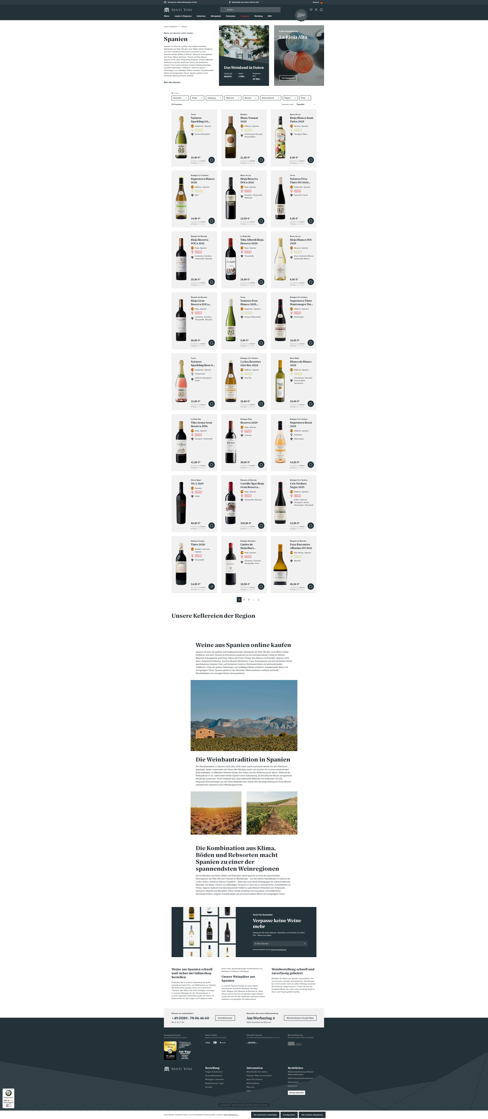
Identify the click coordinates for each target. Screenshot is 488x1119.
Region (287, 98)
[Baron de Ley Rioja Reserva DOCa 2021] (230, 196)
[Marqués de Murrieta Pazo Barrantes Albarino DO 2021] (280, 562)
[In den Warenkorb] (211, 160)
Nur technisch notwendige (265, 1115)
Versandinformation (213, 1076)
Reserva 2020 (249, 422)
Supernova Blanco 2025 (203, 180)
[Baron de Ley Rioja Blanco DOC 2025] (280, 257)
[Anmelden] (305, 943)
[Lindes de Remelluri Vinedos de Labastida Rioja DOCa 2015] (230, 562)
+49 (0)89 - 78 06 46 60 (190, 1018)
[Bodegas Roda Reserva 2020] (230, 440)
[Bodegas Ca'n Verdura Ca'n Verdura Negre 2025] (280, 501)
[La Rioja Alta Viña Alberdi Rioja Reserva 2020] (230, 257)
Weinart (248, 98)
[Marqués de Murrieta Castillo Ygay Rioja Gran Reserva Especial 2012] (230, 501)
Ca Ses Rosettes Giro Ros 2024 (250, 363)
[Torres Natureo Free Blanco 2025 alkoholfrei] (230, 318)
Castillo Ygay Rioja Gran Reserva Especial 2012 (252, 485)
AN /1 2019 (197, 483)
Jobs (249, 1091)
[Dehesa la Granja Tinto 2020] (181, 562)
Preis (303, 98)
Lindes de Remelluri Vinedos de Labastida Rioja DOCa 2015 (250, 546)
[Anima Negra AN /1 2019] (181, 501)
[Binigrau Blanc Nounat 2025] (230, 135)
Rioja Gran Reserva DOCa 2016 (200, 302)
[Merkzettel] (311, 9)
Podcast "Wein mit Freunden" (259, 1076)
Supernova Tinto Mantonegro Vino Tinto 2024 (301, 302)
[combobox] (318, 2)
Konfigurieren (289, 1115)
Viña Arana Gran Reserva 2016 (201, 424)
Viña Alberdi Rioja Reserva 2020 (252, 241)
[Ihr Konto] (316, 9)
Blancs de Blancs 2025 (301, 363)
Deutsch (316, 2)
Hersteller (177, 98)
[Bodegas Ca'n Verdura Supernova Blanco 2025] (181, 196)
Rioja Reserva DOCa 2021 (249, 180)
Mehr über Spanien (172, 82)
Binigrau (230, 991)
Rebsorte (230, 98)
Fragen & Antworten (214, 1072)
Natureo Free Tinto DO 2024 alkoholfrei (299, 180)
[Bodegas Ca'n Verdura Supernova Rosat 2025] (280, 440)
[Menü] (12, 1090)
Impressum (292, 1086)
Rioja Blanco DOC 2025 (301, 241)
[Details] (211, 586)
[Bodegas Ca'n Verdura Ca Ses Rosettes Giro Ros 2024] (230, 379)
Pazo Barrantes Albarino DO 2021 (301, 546)
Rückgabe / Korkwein (214, 1079)
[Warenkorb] (321, 9)
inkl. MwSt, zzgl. (198, 160)
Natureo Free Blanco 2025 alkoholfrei (249, 302)
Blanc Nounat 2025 (249, 119)
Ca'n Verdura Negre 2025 (298, 485)
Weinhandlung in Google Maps (300, 1018)
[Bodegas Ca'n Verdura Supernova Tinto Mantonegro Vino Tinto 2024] (280, 318)
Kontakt (208, 1087)
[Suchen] (222, 9)
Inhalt (194, 98)
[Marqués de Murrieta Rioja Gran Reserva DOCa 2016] (181, 318)
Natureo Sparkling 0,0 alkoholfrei (199, 119)
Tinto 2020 (198, 544)
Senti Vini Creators (255, 1079)
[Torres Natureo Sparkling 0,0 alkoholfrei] (181, 135)
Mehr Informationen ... (231, 1115)
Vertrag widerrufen (296, 1093)
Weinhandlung (253, 1083)
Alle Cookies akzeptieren (312, 1115)
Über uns (250, 1087)
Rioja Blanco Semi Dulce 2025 (301, 119)
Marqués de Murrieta (246, 991)
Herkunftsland (268, 98)
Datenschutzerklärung (278, 950)
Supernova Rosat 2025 (301, 424)
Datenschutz (293, 1082)
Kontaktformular (225, 1018)
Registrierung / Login (214, 1083)
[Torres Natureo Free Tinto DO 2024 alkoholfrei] (280, 196)
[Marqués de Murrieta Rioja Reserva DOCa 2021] (181, 257)
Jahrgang (211, 98)
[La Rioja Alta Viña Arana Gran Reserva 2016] (181, 440)
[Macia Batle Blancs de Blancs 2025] (280, 379)
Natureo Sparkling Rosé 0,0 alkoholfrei (203, 363)
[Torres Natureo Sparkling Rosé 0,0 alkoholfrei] (181, 379)
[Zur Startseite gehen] (178, 9)
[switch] (8, 1105)
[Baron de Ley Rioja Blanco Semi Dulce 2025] (280, 135)
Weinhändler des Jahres (257, 1072)
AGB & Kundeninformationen (300, 1078)
